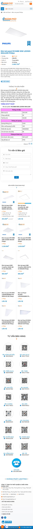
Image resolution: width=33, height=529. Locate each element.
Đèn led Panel (7, 12)
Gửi (16, 177)
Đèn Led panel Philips (17, 12)
